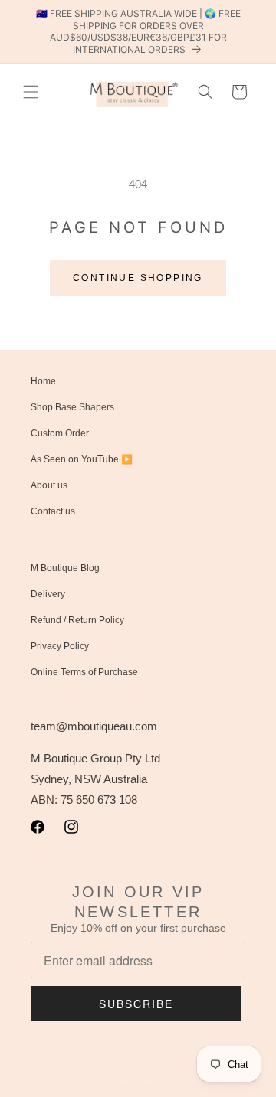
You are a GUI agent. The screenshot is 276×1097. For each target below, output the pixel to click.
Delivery (48, 594)
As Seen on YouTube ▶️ (82, 459)
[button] (31, 92)
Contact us (53, 511)
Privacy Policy (60, 646)
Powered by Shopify (204, 1086)
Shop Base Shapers (72, 407)
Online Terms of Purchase (84, 672)
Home (43, 381)
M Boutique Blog (65, 568)
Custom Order (60, 433)
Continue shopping (138, 278)
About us (49, 485)
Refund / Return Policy (77, 620)
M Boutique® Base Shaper (116, 1086)
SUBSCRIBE (136, 1003)
